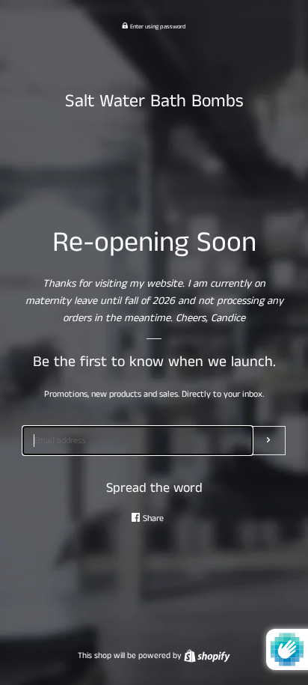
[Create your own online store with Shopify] (207, 656)
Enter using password (157, 26)
